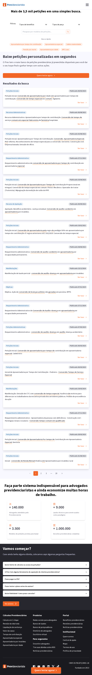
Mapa (65, 644)
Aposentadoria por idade (13, 645)
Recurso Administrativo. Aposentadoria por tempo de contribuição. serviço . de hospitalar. (43, 119)
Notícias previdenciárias (42, 651)
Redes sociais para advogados (45, 620)
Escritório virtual (40, 634)
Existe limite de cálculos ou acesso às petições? (22, 565)
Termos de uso (69, 647)
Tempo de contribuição (12, 634)
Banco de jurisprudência (42, 627)
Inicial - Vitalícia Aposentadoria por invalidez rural (39, 461)
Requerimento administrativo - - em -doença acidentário (43, 332)
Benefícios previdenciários (73, 620)
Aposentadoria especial (12, 638)
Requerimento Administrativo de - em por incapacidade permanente (41, 312)
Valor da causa (8, 631)
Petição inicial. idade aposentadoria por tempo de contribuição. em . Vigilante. (41, 97)
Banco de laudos (39, 624)
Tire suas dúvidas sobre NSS (44, 647)
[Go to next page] (61, 473)
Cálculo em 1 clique (10, 620)
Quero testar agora (44, 75)
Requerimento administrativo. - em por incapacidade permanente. (40, 253)
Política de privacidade (72, 651)
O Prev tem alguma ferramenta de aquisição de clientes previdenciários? (32, 572)
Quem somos (68, 637)
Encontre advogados (41, 644)
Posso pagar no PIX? (12, 579)
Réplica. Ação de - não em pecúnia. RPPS (38, 292)
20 (56, 473)
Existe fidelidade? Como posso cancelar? (20, 593)
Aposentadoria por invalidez (14, 642)
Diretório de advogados (42, 631)
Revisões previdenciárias (73, 624)
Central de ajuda (69, 640)
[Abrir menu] (87, 5)
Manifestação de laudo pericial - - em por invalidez (44, 273)
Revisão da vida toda (11, 624)
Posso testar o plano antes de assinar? (19, 586)
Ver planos (9, 603)
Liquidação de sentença (12, 627)
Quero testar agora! (44, 670)
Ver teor (81, 102)
